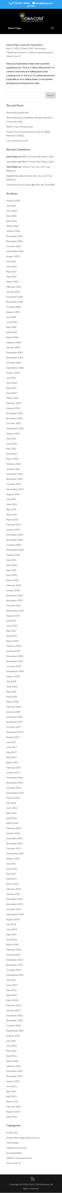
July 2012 (11, 1040)
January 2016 (13, 833)
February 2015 (13, 889)
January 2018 (13, 711)
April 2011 (11, 1096)
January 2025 (13, 291)
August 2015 (13, 858)
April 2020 (11, 575)
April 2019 (11, 635)
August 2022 (13, 433)
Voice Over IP (13, 56)
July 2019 (11, 620)
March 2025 (12, 281)
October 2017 (13, 726)
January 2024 (13, 347)
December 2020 (14, 534)
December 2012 (14, 1015)
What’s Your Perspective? (19, 126)
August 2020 (13, 554)
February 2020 (13, 585)
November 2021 (14, 479)
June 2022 (11, 443)
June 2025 (11, 266)
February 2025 (13, 286)
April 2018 (11, 696)
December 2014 (14, 899)
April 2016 (11, 818)
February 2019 (13, 645)
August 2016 (13, 797)
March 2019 (12, 641)
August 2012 (13, 1035)
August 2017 (13, 737)
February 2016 (13, 828)
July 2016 (11, 802)
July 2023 (11, 377)
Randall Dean (13, 175)
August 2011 (13, 1081)
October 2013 (13, 969)
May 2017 (11, 752)
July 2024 (11, 317)
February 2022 (13, 463)
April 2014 (11, 939)
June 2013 (11, 985)
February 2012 (13, 1066)
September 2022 (15, 428)
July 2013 (11, 980)
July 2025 (11, 261)
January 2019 (13, 651)
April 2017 (11, 757)
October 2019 (13, 605)
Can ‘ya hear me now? (17, 140)
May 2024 (11, 327)
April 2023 (11, 393)
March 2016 (12, 823)
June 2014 (11, 929)
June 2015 (11, 868)
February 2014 (13, 949)
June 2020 (11, 565)
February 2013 (13, 1005)
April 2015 (11, 878)
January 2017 (13, 772)
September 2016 (15, 792)
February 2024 (13, 342)
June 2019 (11, 625)
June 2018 (11, 686)
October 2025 (13, 246)
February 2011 (13, 1106)
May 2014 (11, 934)
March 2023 (12, 398)
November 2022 (14, 418)
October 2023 (13, 362)
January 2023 (13, 408)
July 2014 (11, 924)
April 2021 (11, 514)
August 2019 (13, 615)
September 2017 (15, 732)
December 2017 (14, 716)
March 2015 (12, 883)
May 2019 (11, 630)
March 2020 (12, 580)
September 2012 (15, 1030)
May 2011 (11, 1091)
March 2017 (12, 762)
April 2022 (11, 453)
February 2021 (13, 524)
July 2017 (11, 742)
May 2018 (11, 691)
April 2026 (11, 221)
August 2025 (13, 256)
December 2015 (14, 838)
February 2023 (13, 403)
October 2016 (13, 787)
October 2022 (13, 423)
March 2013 (12, 1000)
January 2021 (13, 529)
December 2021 (14, 473)
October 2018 (13, 666)
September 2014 (15, 914)
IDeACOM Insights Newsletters (23, 1137)
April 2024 (11, 332)
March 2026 (12, 225)
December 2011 (14, 1071)
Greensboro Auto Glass (18, 184)
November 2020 (14, 539)
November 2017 (14, 721)
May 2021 (11, 509)
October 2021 (13, 484)
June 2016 (11, 808)
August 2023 (13, 372)
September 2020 (15, 549)
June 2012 (11, 1045)
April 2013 (11, 995)
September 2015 (15, 853)
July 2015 (11, 863)
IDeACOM (27, 48)
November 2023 (14, 357)
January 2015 (13, 894)
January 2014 (13, 954)
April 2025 (11, 276)
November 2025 (14, 241)
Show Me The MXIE (45, 184)
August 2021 (13, 494)
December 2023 (14, 352)
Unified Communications (40, 52)
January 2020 (13, 590)
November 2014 (14, 904)
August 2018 (13, 676)
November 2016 (14, 782)
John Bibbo (12, 161)
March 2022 (12, 458)
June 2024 (11, 322)
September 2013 (15, 974)
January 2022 (13, 469)
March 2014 (12, 944)
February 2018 (13, 706)
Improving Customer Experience (24, 44)
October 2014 (13, 909)
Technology (40, 48)
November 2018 (14, 661)
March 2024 (12, 337)
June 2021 (11, 504)
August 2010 (13, 1111)
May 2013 (11, 990)
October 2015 (13, 848)
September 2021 (15, 489)
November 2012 (14, 1020)
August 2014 (13, 919)
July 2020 (11, 560)
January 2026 (13, 231)
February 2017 (13, 767)
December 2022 (14, 413)
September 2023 (15, 367)
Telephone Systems (16, 52)
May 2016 (11, 813)
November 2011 (14, 1076)
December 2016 (14, 777)
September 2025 (15, 251)
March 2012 (12, 1061)
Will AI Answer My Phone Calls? (37, 156)
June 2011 (11, 1086)
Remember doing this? (17, 112)
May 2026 (11, 215)
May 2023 (11, 387)
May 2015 (11, 873)
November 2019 (14, 600)
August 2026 (13, 200)
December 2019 (14, 595)
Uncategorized (13, 1152)
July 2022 (11, 438)
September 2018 (15, 671)
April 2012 (11, 1055)
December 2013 (14, 959)
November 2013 (14, 964)
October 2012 (13, 1025)
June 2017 (11, 747)
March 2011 (12, 1101)
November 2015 (14, 843)
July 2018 (11, 681)
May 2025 (11, 271)
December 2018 (14, 656)
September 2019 (15, 610)
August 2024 (13, 312)
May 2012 (11, 1050)
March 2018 (12, 701)
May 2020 (11, 570)
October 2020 (13, 544)
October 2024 (13, 306)
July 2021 (11, 499)
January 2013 (13, 1010)
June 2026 (11, 210)
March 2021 (12, 519)
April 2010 (11, 1116)
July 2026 (11, 205)
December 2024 (14, 296)
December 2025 (14, 236)
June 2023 (11, 382)
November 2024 (14, 301)
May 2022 (11, 448)
